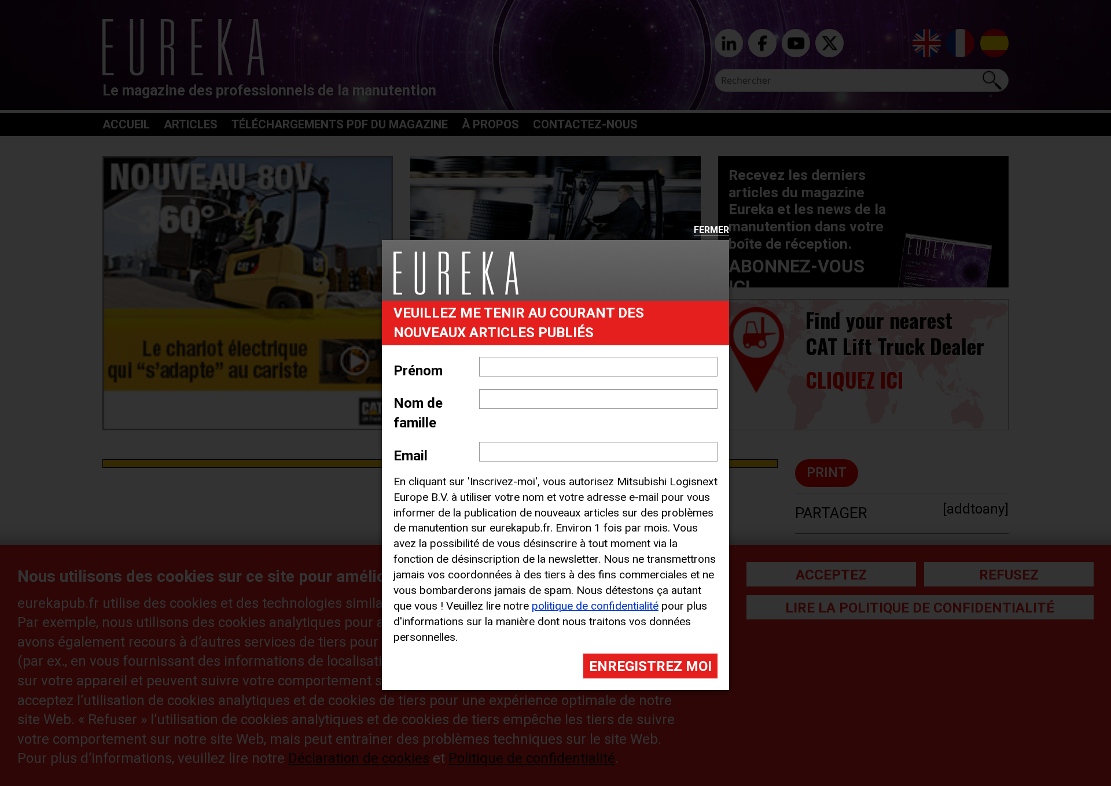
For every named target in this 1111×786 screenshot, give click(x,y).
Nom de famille (418, 413)
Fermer (711, 230)
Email (410, 456)
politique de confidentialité (595, 605)
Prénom (418, 371)
